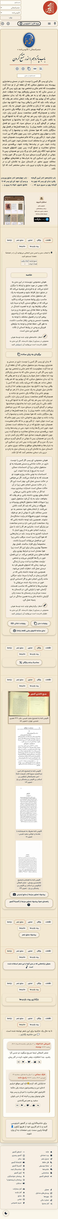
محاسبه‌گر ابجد (16, 1169)
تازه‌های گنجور (44, 1176)
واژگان (39, 240)
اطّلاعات (48, 240)
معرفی (46, 1189)
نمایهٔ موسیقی (44, 1166)
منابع (20, 1196)
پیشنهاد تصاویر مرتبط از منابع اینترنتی (31, 894)
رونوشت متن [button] (42, 623)
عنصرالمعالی (35, 49)
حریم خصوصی (16, 1203)
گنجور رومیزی (17, 1155)
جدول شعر (45, 1159)
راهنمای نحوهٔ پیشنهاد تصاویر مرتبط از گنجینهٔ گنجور (29, 901)
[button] (55, 24)
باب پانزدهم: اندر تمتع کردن (29, 58)
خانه (47, 1152)
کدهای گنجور (17, 1152)
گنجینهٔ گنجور (17, 1166)
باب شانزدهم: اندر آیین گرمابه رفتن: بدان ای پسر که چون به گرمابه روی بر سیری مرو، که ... (44, 181)
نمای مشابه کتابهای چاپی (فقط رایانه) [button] (30, 630)
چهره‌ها (46, 1196)
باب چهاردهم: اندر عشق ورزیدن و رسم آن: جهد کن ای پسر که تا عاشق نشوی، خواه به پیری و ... (14, 181)
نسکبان (19, 1183)
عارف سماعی (40, 1074)
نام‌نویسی (15, 1123)
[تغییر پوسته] (6, 1213)
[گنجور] (50, 8)
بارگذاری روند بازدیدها (29, 999)
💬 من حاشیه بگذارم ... (29, 1034)
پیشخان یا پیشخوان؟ (14, 1180)
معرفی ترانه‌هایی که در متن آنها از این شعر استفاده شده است (29, 965)
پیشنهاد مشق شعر (29, 934)
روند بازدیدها (34, 246)
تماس (19, 1199)
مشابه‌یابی (45, 1173)
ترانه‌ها (9, 240)
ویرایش (18, 344)
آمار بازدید (18, 1192)
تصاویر (30, 240)
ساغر (20, 1159)
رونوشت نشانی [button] (20, 623)
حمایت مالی (45, 1200)
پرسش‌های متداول (42, 1193)
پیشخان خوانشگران (14, 1176)
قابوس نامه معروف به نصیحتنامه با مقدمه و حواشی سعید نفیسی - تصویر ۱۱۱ (29, 834)
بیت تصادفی (44, 1155)
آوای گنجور (18, 1173)
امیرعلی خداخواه (43, 1043)
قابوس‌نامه (23, 49)
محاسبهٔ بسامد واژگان (30, 662)
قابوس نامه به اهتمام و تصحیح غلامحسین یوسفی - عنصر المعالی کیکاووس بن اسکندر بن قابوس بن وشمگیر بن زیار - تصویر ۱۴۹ (29, 884)
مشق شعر (19, 240)
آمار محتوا (45, 1203)
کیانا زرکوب (25, 261)
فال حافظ (45, 1162)
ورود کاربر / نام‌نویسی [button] (31, 23)
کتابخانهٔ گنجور (16, 1162)
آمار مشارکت (17, 1189)
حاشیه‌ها (22, 246)
